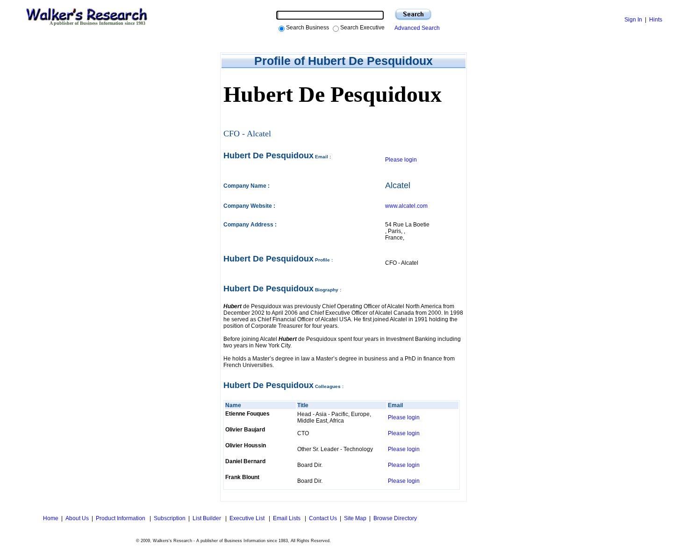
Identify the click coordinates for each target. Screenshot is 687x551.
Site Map (355, 518)
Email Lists (287, 518)
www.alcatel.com (406, 206)
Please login (401, 159)
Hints (655, 19)
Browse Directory (395, 518)
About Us (77, 518)
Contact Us (323, 518)
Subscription (170, 518)
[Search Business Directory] (413, 14)
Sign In (633, 19)
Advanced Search (416, 28)
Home (50, 518)
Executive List (247, 518)
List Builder (207, 518)
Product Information (121, 518)
